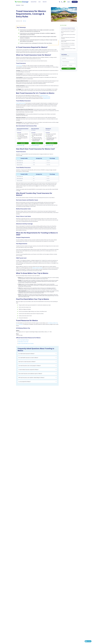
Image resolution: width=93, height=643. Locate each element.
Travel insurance (19, 65)
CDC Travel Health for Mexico (23, 339)
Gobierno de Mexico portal (37, 267)
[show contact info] (62, 2)
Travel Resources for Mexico (65, 46)
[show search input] (59, 1)
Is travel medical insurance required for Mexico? (28, 369)
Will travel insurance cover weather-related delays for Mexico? (31, 377)
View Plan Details (20, 145)
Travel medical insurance (20, 103)
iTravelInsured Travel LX (44, 95)
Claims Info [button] (44, 1)
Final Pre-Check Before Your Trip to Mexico (68, 45)
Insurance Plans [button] (33, 1)
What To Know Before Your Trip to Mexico (67, 43)
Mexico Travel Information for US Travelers (26, 343)
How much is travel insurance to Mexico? (26, 361)
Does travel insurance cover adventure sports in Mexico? (30, 373)
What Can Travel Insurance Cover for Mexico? (68, 29)
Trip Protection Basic (46, 96)
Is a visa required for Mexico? (24, 381)
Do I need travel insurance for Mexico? (26, 353)
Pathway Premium (47, 98)
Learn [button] (39, 1)
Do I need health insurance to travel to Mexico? (28, 357)
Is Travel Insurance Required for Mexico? (68, 28)
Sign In (69, 1)
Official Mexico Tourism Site (23, 341)
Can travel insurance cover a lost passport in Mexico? (29, 365)
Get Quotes (75, 1)
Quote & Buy (23, 143)
